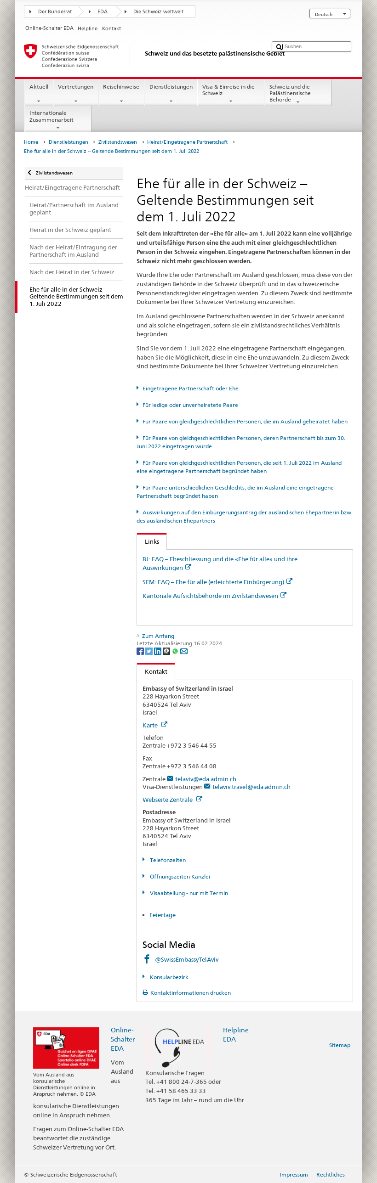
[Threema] (167, 650)
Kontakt (152, 671)
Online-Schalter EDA (123, 1039)
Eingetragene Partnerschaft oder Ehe (190, 388)
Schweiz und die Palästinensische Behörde (290, 93)
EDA (102, 12)
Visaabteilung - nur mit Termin (188, 893)
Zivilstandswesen (117, 142)
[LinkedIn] (158, 650)
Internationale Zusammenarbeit (51, 116)
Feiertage (162, 914)
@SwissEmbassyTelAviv (186, 959)
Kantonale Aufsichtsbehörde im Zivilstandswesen (210, 595)
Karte (151, 725)
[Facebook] (141, 650)
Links (148, 541)
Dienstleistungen (171, 86)
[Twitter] (149, 650)
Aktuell (38, 86)
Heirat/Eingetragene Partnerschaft (187, 142)
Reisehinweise (121, 86)
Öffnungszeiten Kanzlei (179, 876)
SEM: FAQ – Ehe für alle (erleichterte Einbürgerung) (213, 582)
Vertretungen (75, 86)
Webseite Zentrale (168, 799)
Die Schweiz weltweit (158, 12)
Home (31, 142)
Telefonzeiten (167, 859)
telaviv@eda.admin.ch (205, 779)
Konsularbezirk (168, 977)
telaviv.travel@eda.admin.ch (251, 786)
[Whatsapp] (175, 650)
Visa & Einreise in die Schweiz (228, 89)
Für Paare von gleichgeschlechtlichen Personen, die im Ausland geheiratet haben (245, 421)
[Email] (184, 650)
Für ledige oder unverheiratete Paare (190, 404)
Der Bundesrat (55, 12)
